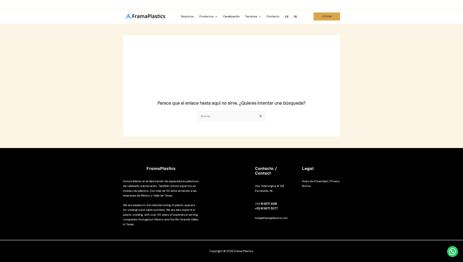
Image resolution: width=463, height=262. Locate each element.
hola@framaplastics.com (180, 4)
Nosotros (187, 16)
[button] (327, 16)
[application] (215, 16)
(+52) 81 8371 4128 (140, 4)
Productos (206, 16)
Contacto (272, 16)
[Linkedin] (337, 4)
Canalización (231, 16)
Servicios (251, 16)
